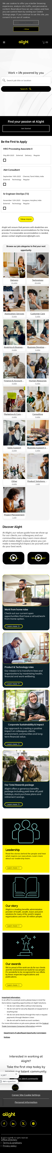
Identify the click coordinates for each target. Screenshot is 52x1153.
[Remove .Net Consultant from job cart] (4, 184)
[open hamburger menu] (4, 42)
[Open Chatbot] (15, 1087)
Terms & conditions (12, 1142)
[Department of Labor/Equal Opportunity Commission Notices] (26, 1037)
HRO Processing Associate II (17, 148)
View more (26, 219)
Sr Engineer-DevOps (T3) (16, 193)
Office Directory (9, 1139)
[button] (26, 22)
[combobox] (26, 80)
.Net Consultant (11, 169)
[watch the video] (13, 558)
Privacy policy (10, 1145)
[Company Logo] (24, 42)
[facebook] (4, 1124)
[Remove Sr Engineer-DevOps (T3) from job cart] (4, 208)
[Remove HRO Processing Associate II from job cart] (4, 160)
